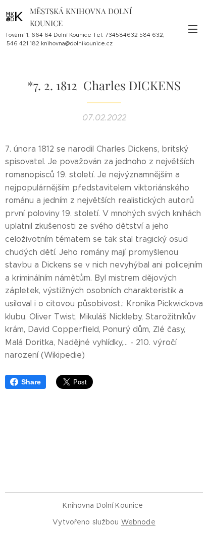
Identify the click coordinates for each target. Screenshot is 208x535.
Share (31, 382)
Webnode (138, 521)
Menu (193, 29)
